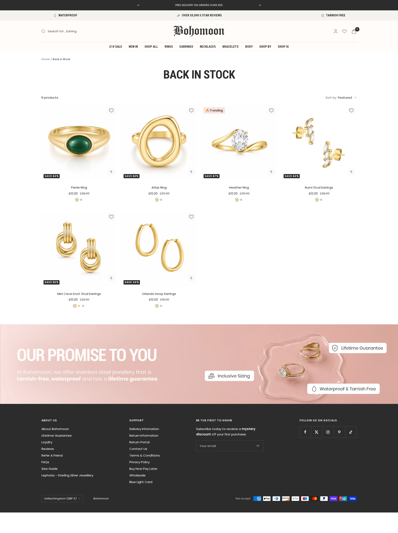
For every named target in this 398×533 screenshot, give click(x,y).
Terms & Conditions (144, 455)
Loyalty (46, 442)
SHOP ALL (151, 46)
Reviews (47, 449)
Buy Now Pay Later (143, 468)
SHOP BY (265, 46)
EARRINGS (186, 46)
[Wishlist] (344, 31)
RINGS (169, 46)
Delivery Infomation (144, 429)
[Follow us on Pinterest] (339, 432)
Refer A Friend (52, 455)
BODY (249, 46)
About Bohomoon (55, 429)
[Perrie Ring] (78, 142)
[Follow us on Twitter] (316, 432)
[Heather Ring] (239, 142)
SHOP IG (283, 46)
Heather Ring (239, 187)
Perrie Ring (79, 187)
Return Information (143, 435)
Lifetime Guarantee (56, 435)
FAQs (45, 462)
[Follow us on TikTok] (351, 432)
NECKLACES (208, 46)
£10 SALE (115, 46)
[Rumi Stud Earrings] (319, 142)
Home (45, 59)
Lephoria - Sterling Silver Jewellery (67, 475)
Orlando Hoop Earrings (159, 294)
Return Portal (139, 442)
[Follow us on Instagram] (328, 432)
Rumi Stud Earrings (319, 187)
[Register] (257, 445)
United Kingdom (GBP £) (60, 498)
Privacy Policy (139, 462)
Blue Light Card (140, 482)
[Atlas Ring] (159, 142)
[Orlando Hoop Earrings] (159, 249)
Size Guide (49, 468)
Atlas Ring (159, 187)
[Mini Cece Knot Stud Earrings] (78, 249)
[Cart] (354, 31)
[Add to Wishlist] (111, 110)
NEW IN (133, 46)
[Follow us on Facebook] (305, 432)
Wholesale (137, 475)
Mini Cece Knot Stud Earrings (79, 294)
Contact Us (138, 449)
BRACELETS (230, 46)
